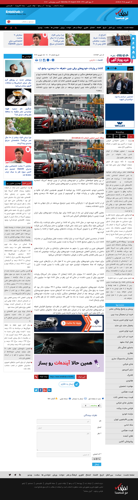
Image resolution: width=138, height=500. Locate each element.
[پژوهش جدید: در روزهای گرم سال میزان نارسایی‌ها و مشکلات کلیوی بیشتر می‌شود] (18, 68)
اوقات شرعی (31, 5)
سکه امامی (128, 425)
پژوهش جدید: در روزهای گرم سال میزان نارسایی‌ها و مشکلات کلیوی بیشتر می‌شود (18, 82)
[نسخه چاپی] (36, 60)
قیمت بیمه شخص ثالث (123, 397)
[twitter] (6, 28)
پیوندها (48, 5)
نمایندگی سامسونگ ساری (122, 358)
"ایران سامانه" (87, 491)
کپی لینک (81, 376)
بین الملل (111, 27)
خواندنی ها (54, 27)
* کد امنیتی (97, 454)
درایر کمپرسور (127, 369)
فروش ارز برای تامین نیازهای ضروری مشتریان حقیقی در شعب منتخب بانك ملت (17, 365)
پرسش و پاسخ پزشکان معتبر (121, 309)
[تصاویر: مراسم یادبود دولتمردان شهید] (120, 83)
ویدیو (40, 27)
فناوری (86, 27)
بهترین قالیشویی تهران (123, 419)
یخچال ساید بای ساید (124, 325)
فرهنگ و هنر (77, 27)
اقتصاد (99, 27)
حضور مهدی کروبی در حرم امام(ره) (120, 278)
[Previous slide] (115, 68)
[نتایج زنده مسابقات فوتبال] (133, 56)
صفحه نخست (128, 27)
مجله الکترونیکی (50, 483)
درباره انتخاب (98, 483)
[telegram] (11, 28)
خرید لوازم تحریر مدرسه (123, 320)
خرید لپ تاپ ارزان (125, 336)
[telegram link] (15, 474)
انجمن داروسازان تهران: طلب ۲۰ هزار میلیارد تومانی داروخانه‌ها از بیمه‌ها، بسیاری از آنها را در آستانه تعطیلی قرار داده (17, 353)
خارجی (92, 60)
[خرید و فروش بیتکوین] (119, 116)
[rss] (16, 28)
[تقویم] (133, 52)
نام (100, 420)
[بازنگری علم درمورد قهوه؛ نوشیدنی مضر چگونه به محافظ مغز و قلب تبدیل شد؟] (18, 97)
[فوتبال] (133, 47)
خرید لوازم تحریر (126, 331)
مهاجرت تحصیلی (126, 386)
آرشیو (23, 483)
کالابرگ (130, 375)
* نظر (99, 433)
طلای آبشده (128, 436)
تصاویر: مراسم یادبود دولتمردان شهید (124, 98)
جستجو (30, 483)
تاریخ (104, 27)
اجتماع (92, 27)
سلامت (46, 27)
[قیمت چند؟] (133, 43)
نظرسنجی (9, 5)
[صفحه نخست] (133, 38)
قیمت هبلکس (127, 391)
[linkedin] (49, 390)
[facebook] (41, 390)
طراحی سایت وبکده (125, 408)
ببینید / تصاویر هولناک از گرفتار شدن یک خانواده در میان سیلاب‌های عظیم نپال (119, 154)
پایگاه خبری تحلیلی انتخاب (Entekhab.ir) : (87, 138)
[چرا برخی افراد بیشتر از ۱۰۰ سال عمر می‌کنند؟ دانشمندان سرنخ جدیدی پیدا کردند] (18, 125)
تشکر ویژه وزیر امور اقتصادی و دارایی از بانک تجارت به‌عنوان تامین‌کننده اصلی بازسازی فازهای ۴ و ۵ (17, 316)
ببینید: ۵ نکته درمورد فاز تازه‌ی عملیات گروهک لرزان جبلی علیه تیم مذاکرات (119, 164)
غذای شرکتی (128, 364)
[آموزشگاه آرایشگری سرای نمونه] (69, 363)
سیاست (119, 27)
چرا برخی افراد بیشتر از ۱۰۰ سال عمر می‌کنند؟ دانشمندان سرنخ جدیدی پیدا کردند (57, 42)
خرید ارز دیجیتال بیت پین (122, 314)
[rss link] (20, 474)
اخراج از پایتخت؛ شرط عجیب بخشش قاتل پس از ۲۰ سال (99, 41)
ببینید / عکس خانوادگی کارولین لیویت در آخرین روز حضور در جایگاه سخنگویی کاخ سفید (119, 143)
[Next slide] (108, 68)
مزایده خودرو (127, 414)
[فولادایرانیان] (69, 323)
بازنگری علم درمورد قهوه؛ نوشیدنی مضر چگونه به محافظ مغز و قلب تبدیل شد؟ (18, 111)
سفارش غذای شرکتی (124, 402)
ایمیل (99, 427)
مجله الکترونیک (20, 5)
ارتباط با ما (88, 483)
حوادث (68, 27)
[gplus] (45, 390)
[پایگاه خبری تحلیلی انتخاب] (122, 16)
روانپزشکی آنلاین (126, 441)
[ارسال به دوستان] (40, 60)
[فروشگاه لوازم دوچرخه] (69, 343)
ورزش (62, 27)
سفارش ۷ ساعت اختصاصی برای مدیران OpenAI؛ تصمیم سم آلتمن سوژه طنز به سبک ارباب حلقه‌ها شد (15, 45)
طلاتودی (129, 380)
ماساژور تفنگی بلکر (125, 347)
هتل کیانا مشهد (126, 342)
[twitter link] (10, 474)
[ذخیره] (44, 60)
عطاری (130, 353)
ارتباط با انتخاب (58, 5)
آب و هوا (41, 5)
